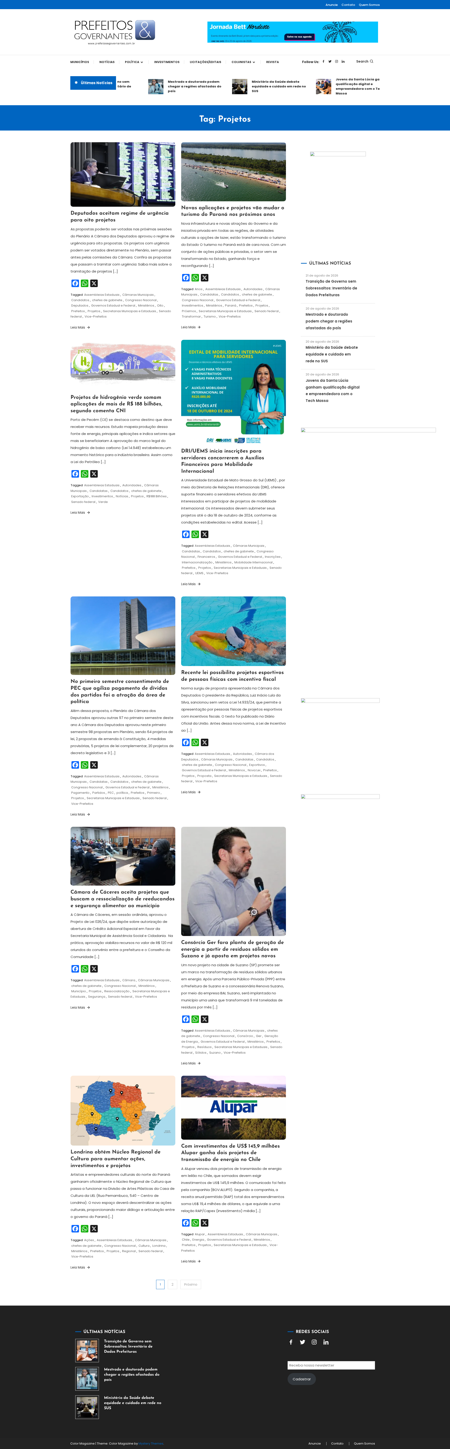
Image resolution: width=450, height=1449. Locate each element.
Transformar (191, 316)
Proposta (204, 776)
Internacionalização (197, 562)
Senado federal (267, 311)
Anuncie (332, 5)
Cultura (144, 1245)
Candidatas (209, 294)
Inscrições (273, 556)
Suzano (215, 1052)
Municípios (79, 62)
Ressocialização (117, 991)
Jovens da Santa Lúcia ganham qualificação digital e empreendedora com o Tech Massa (341, 86)
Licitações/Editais (205, 62)
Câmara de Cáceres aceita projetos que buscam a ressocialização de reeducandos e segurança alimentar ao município (123, 899)
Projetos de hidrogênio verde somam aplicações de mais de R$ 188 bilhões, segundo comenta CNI (116, 404)
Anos (198, 289)
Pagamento (80, 792)
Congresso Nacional (141, 300)
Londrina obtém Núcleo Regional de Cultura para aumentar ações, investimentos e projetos (116, 1158)
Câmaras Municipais (138, 294)
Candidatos (80, 300)
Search (362, 61)
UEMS (199, 573)
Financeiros (206, 556)
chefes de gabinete (107, 300)
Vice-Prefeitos (96, 316)
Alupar (200, 1234)
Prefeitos (78, 311)
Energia (198, 1239)
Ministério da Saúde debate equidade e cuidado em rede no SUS (258, 86)
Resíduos (204, 1047)
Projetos (94, 311)
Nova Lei (254, 770)
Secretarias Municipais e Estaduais (129, 311)
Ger (259, 1036)
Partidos (98, 792)
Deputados (79, 305)
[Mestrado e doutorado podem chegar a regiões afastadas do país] (87, 1379)
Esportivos (257, 765)
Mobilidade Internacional (253, 562)
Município (78, 991)
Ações (89, 1240)
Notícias (107, 62)
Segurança (96, 996)
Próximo (190, 1284)
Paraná (230, 305)
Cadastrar (302, 1379)
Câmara (128, 980)
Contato (348, 5)
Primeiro (153, 792)
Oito (160, 305)
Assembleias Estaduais (102, 294)
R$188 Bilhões (156, 496)
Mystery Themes (151, 1443)
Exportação (80, 496)
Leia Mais (78, 327)
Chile (186, 1239)
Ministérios (146, 305)
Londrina (158, 1245)
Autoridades (253, 289)
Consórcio (245, 1036)
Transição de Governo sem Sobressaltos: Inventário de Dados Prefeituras (331, 288)
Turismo (210, 316)
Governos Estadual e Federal (113, 305)
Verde (103, 502)
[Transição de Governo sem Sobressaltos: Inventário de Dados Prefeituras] (87, 1351)
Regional (129, 1251)
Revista (272, 62)
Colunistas (241, 62)
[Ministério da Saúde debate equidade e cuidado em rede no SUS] (87, 1407)
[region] (389, 1409)
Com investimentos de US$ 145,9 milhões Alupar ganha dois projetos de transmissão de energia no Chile (230, 1153)
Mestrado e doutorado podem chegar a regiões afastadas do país (173, 86)
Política (132, 62)
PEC (111, 792)
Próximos (189, 311)
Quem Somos (369, 5)
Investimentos (167, 62)
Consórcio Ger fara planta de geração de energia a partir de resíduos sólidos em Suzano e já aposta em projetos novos (232, 949)
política (122, 792)
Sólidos (200, 1052)
